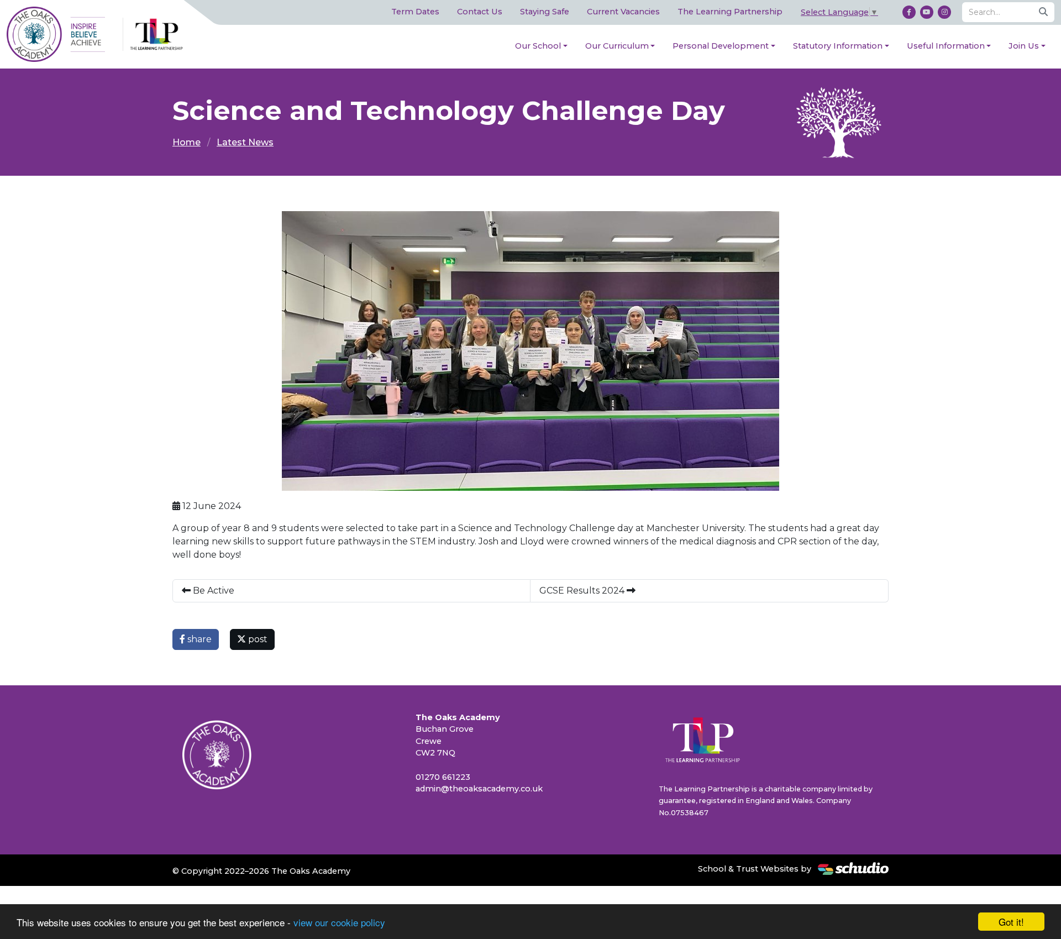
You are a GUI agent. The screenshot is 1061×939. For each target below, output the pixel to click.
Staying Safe (544, 12)
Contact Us (479, 12)
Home (186, 142)
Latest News (245, 142)
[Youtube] (926, 12)
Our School (538, 46)
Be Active (212, 590)
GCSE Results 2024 (583, 590)
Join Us (1024, 46)
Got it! (1011, 921)
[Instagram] (944, 12)
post (256, 639)
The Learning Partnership (729, 12)
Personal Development (721, 46)
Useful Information (946, 46)
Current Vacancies (623, 12)
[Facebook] (909, 12)
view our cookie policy (339, 922)
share (198, 639)
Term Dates (415, 12)
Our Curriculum (617, 46)
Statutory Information (838, 46)
